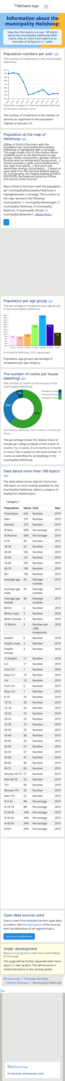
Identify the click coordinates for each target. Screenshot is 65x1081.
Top (2, 991)
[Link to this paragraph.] (56, 53)
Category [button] (12, 502)
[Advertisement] (32, 262)
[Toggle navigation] (46, 6)
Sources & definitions (19, 936)
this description (32, 924)
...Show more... (43, 214)
